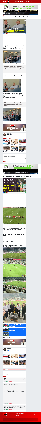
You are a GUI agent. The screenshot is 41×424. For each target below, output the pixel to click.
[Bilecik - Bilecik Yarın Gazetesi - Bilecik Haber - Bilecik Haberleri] (6, 1)
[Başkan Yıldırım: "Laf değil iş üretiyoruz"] (14, 26)
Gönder (5, 161)
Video (22, 1)
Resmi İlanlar (30, 1)
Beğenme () (10, 381)
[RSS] (34, 414)
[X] (31, 414)
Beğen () (7, 381)
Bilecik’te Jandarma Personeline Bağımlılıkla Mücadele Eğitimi (6, 151)
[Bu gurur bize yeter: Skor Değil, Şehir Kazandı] (14, 185)
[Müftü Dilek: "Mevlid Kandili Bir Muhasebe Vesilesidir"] (14, 362)
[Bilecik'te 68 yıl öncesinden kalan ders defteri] (14, 141)
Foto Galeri (17, 1)
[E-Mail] (7, 135)
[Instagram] (9, 135)
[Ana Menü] (37, 3)
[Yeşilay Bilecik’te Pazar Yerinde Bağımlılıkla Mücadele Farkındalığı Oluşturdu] (22, 362)
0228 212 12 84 (17, 415)
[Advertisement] (14, 40)
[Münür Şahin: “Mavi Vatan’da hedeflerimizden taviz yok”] (6, 141)
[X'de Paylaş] (4, 33)
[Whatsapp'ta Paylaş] (5, 33)
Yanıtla (5, 381)
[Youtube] (33, 414)
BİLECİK (3, 15)
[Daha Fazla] (6, 33)
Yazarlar (25, 1)
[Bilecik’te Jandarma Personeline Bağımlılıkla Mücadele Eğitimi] (6, 362)
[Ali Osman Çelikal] (4, 349)
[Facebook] (8, 135)
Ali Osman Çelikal (9, 134)
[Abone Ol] (25, 33)
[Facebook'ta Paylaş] (3, 33)
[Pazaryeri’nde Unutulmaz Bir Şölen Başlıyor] (22, 141)
